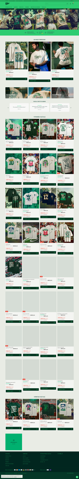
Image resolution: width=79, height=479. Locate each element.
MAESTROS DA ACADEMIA (35, 7)
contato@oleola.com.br (44, 459)
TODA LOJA (44, 7)
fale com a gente (12, 0)
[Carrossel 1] (39, 20)
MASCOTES (21, 7)
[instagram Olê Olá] (70, 0)
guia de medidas (35, 0)
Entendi (15, 476)
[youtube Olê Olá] (71, 0)
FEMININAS (27, 7)
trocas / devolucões (19, 0)
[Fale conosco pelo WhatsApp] (77, 477)
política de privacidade (27, 0)
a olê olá (6, 0)
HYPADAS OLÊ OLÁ (8, 7)
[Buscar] (67, 4)
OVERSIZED (16, 7)
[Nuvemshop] (70, 473)
